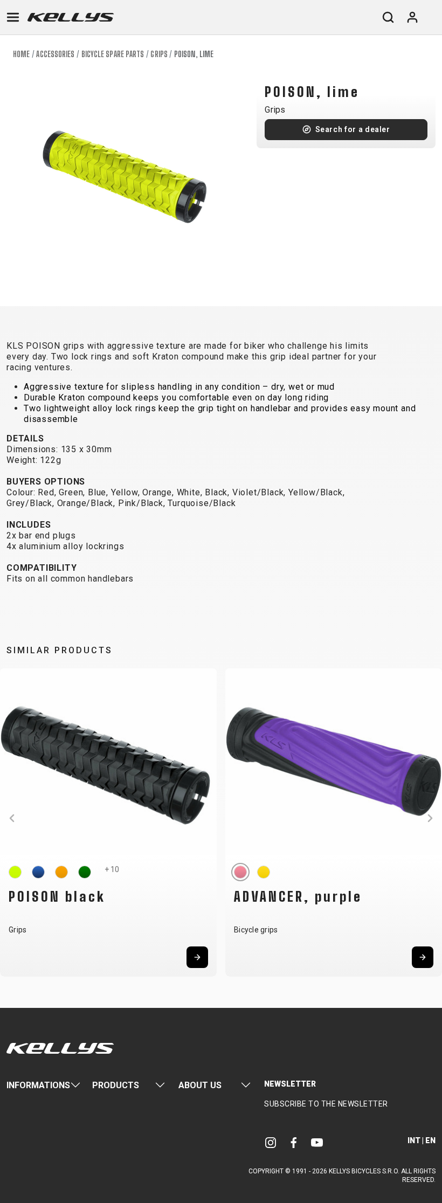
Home (21, 54)
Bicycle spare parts (112, 54)
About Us (200, 1085)
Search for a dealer (352, 129)
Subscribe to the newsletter (326, 1104)
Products (115, 1085)
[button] (11, 818)
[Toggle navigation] (12, 17)
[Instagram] (270, 1142)
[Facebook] (293, 1142)
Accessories (55, 54)
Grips (159, 54)
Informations (38, 1085)
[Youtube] (316, 1142)
